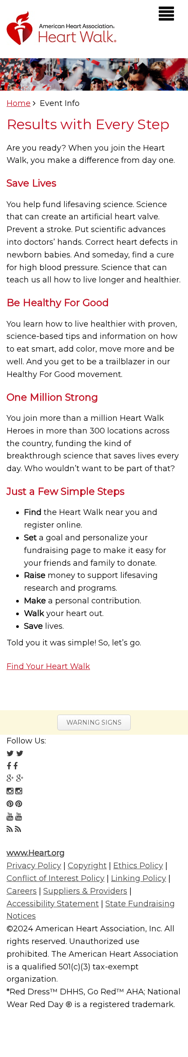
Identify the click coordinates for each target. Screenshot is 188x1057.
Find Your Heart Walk (48, 666)
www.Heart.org (36, 853)
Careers (22, 891)
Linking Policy (138, 878)
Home (19, 103)
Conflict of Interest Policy (55, 878)
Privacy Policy (34, 865)
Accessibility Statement (53, 904)
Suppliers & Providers (85, 891)
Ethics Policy (138, 865)
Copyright (87, 865)
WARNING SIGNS (94, 722)
